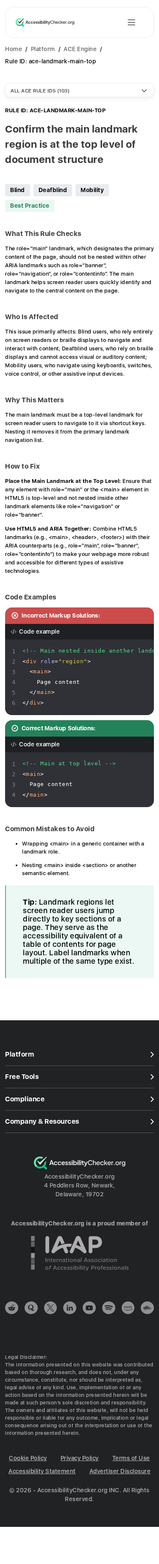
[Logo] (80, 1167)
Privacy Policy (80, 1458)
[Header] (79, 19)
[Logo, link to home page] (45, 22)
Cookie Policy (28, 1458)
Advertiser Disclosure (120, 1471)
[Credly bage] (80, 1276)
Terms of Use (131, 1458)
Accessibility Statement (42, 1471)
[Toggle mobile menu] (131, 22)
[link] (11, 1309)
